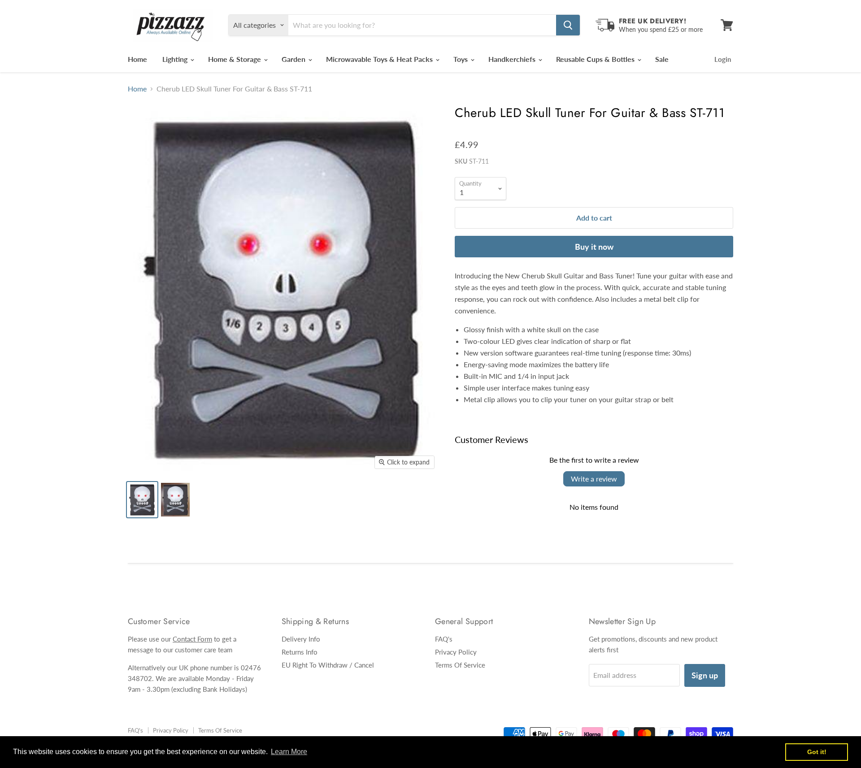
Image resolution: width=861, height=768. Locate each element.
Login (722, 59)
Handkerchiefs (512, 59)
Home (137, 59)
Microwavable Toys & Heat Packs (380, 59)
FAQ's (443, 639)
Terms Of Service (460, 665)
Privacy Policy (456, 652)
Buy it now (594, 247)
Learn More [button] (289, 751)
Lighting (175, 59)
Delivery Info (301, 639)
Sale (662, 59)
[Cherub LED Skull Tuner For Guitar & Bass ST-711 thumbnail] (142, 499)
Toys (461, 59)
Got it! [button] (816, 751)
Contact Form (192, 639)
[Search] (568, 25)
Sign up (704, 675)
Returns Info (299, 652)
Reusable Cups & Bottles (596, 59)
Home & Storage (235, 59)
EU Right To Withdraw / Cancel (328, 665)
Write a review (594, 478)
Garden (294, 59)
